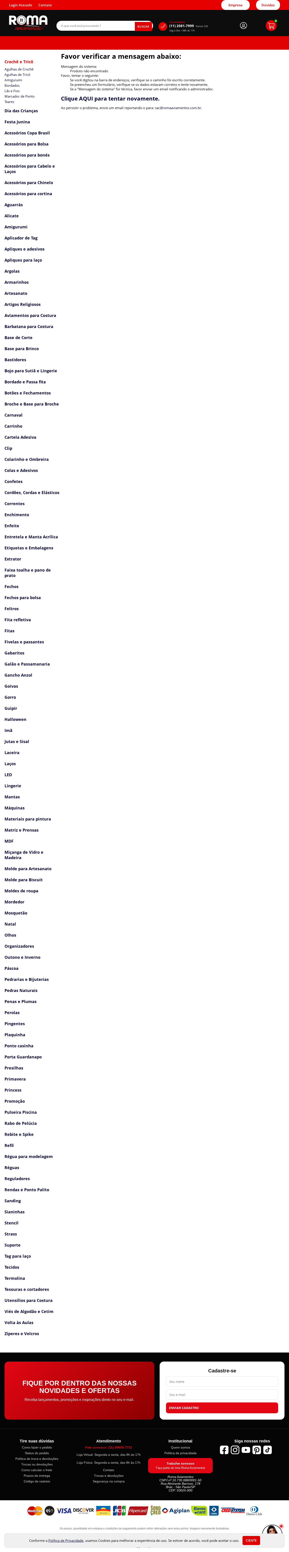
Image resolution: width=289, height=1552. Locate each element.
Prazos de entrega (37, 1475)
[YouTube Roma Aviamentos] (246, 1450)
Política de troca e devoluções (36, 1459)
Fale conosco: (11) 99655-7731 (108, 1447)
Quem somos (180, 1447)
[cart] (271, 25)
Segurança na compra (109, 1481)
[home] (28, 22)
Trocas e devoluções (109, 1475)
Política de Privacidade (65, 1540)
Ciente (251, 1540)
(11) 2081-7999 (188, 26)
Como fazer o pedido (37, 1447)
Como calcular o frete (36, 1470)
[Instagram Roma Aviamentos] (235, 1450)
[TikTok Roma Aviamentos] (267, 1450)
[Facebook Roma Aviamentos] (224, 1450)
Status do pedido (37, 1453)
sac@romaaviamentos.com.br (178, 107)
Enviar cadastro (184, 1408)
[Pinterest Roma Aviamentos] (256, 1450)
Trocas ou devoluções (37, 1464)
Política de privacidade (180, 1453)
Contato (108, 1470)
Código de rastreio (37, 1481)
